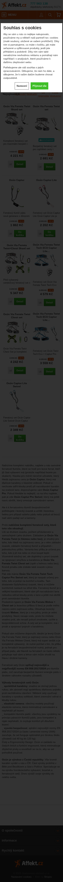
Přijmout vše (39, 86)
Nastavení (22, 86)
